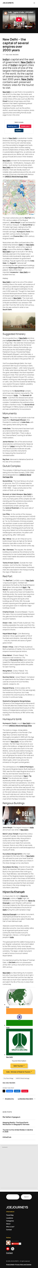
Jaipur (12, 446)
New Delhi (16, 54)
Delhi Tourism (18, 1066)
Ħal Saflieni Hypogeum (11, 1117)
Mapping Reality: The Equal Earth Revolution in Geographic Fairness (16, 1123)
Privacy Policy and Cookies (23, 1264)
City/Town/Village (8, 1078)
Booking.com (12, 126)
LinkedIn (17, 1091)
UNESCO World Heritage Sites (16, 176)
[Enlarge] (33, 315)
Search (26, 1197)
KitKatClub (7, 1137)
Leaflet (32, 214)
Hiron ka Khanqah (9, 914)
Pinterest (24, 1091)
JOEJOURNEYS (8, 3)
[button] (18, 191)
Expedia (18, 130)
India (10, 54)
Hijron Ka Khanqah (14, 892)
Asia (7, 54)
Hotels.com (25, 126)
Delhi (21, 245)
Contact (9, 1253)
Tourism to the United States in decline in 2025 (18, 1131)
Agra (24, 587)
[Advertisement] (19, 1168)
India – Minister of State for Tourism (18, 1072)
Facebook (9, 1091)
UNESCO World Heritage (22, 1078)
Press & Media (10, 1264)
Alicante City (9, 1099)
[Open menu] (34, 3)
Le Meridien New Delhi (25, 1099)
